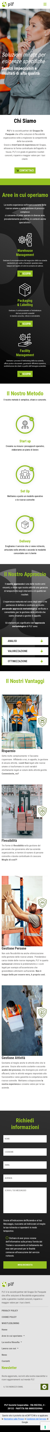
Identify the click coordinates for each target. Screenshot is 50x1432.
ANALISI (12, 641)
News (4, 1354)
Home (4, 1329)
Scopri (26, 273)
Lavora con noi (9, 1348)
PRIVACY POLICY (10, 1310)
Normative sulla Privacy (14, 1419)
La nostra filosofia (11, 1342)
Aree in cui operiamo (12, 1335)
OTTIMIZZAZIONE (17, 661)
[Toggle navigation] (45, 4)
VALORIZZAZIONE (18, 651)
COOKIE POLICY (9, 1317)
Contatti (6, 1361)
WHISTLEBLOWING (10, 1323)
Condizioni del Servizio (36, 1419)
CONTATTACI (26, 170)
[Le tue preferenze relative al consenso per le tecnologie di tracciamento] (45, 1427)
